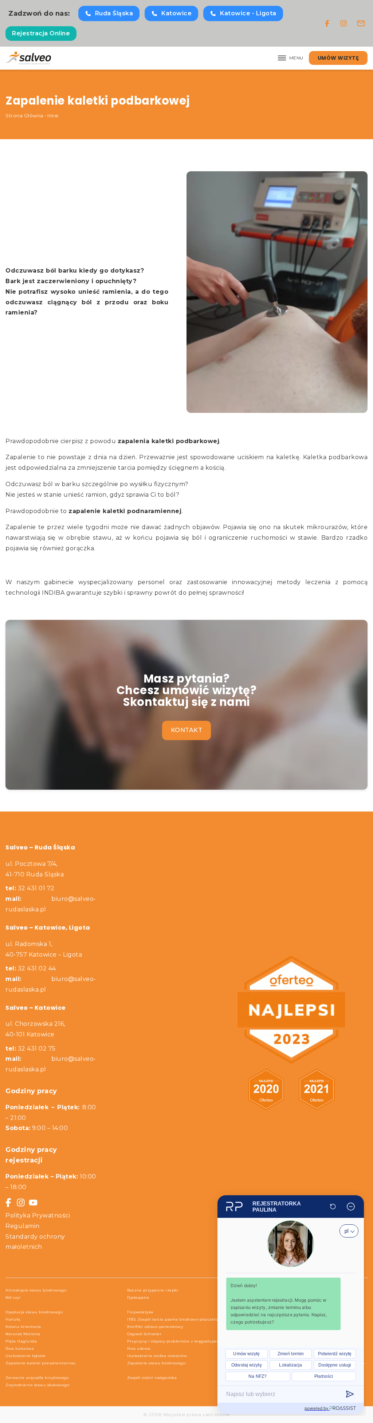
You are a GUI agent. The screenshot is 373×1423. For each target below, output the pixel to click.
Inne (52, 115)
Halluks (12, 1319)
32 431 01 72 (30, 888)
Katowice (176, 13)
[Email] (361, 23)
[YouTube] (33, 1202)
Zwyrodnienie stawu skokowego (37, 1385)
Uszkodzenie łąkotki (25, 1355)
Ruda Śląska (114, 13)
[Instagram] (343, 23)
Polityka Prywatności (37, 1215)
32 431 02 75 (30, 1048)
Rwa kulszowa (19, 1348)
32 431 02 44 (30, 968)
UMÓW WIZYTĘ (338, 58)
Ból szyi (12, 1297)
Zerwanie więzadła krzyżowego (36, 1377)
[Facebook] (327, 23)
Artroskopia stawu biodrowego (35, 1290)
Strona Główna (24, 115)
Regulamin (22, 1226)
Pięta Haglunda (21, 1341)
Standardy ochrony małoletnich (35, 1242)
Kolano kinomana (23, 1326)
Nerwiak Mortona (22, 1334)
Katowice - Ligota (248, 13)
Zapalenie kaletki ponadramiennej (40, 1363)
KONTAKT (187, 730)
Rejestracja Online (41, 33)
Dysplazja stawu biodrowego (34, 1312)
